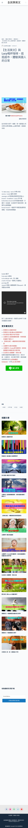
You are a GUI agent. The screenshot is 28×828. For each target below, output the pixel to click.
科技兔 (18, 815)
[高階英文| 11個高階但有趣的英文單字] (14, 604)
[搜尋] (25, 2)
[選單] (2, 2)
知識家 (14, 815)
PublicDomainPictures (16, 115)
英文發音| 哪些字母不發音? (11, 334)
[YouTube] (21, 809)
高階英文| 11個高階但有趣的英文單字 (11, 613)
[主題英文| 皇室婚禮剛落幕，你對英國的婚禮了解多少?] (14, 485)
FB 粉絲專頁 (14, 359)
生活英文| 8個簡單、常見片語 (12, 353)
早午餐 (10, 407)
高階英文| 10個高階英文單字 (9, 632)
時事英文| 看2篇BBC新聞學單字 (12, 332)
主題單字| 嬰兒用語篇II (10, 346)
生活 (15, 407)
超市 (21, 407)
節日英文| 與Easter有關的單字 (9, 594)
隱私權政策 (7, 826)
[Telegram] (17, 809)
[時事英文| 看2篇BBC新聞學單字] (14, 447)
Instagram (5, 362)
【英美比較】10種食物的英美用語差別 (11, 515)
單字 (4, 407)
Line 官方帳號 (16, 362)
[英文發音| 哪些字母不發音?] (14, 466)
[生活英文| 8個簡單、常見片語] (14, 566)
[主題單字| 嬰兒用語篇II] (14, 526)
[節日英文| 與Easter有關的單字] (14, 585)
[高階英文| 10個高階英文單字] (14, 624)
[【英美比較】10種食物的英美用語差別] (14, 506)
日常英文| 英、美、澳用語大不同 (10, 652)
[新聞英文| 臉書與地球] (14, 428)
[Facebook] (6, 809)
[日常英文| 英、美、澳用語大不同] (14, 643)
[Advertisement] (14, 20)
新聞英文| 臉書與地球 (9, 330)
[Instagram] (10, 809)
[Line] (14, 809)
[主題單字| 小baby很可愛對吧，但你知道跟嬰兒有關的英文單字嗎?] (14, 545)
